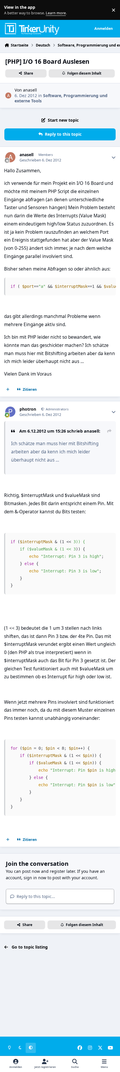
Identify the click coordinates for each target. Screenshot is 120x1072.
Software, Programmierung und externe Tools (61, 98)
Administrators (56, 409)
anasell (30, 90)
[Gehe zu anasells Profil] (8, 95)
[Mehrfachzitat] (7, 389)
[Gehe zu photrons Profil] (10, 412)
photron (28, 409)
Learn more (11, 10)
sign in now (35, 877)
